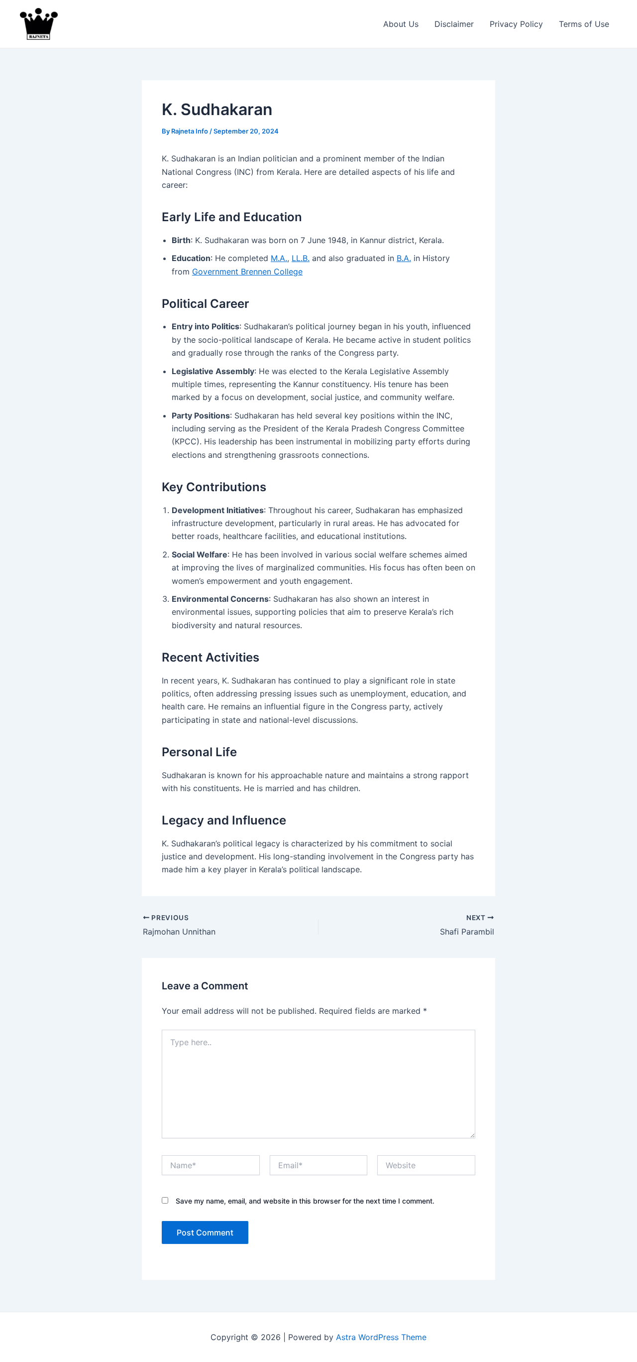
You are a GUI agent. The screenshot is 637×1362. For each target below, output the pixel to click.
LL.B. (301, 258)
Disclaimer (454, 24)
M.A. (279, 258)
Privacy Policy (516, 24)
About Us (401, 24)
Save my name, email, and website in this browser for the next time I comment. (305, 1201)
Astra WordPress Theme (381, 1337)
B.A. (404, 258)
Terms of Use (584, 24)
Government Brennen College (247, 271)
